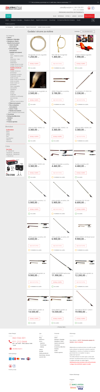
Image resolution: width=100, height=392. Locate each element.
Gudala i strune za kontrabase (15, 72)
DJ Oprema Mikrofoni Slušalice (66, 20)
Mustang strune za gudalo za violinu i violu (37, 92)
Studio (78, 20)
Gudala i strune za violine (44, 27)
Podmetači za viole (15, 76)
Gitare (7, 20)
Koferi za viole (14, 78)
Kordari (12, 93)
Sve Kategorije (9, 27)
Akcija (8, 16)
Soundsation (9, 138)
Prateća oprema (10, 24)
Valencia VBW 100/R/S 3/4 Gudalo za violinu (83, 128)
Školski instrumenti (15, 111)
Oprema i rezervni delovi (17, 101)
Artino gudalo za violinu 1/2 (37, 200)
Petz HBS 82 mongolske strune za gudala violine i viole (61, 55)
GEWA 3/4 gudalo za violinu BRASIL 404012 (60, 92)
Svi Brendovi (10, 130)
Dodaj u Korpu (34, 63)
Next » (64, 327)
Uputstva (42, 343)
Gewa (7, 133)
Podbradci (13, 94)
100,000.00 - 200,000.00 (12, 153)
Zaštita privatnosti (43, 353)
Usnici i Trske (13, 109)
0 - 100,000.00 (10, 151)
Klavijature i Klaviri (29, 20)
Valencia (8, 140)
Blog (54, 16)
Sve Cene (9, 149)
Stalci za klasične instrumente (16, 112)
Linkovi (74, 16)
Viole (11, 57)
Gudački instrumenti (20, 27)
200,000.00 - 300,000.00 (12, 154)
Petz (7, 136)
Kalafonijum (13, 62)
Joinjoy (8, 135)
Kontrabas (13, 61)
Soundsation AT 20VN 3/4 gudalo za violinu (83, 92)
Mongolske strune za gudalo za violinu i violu (37, 55)
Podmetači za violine (16, 74)
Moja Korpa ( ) (89, 16)
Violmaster (9, 141)
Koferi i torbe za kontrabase (14, 83)
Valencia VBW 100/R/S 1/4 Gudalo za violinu (60, 128)
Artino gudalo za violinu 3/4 (60, 200)
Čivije (11, 99)
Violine (12, 54)
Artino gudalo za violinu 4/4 (60, 237)
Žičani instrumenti (14, 103)
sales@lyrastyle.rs (66, 7)
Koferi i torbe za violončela (17, 79)
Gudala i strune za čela (16, 66)
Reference (61, 16)
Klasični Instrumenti (41, 20)
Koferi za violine (14, 81)
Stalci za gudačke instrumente (15, 87)
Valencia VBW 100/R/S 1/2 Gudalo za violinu (36, 128)
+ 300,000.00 (9, 156)
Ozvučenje (52, 20)
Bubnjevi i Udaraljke (16, 20)
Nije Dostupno (57, 63)
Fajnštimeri (13, 89)
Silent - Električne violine (16, 56)
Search (93, 20)
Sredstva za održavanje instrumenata (16, 97)
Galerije (42, 347)
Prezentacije (43, 345)
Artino (8, 131)
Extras (67, 16)
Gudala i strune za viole (16, 64)
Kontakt (80, 16)
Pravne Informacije (74, 374)
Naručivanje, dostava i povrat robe (44, 356)
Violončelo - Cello (15, 59)
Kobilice (12, 91)
